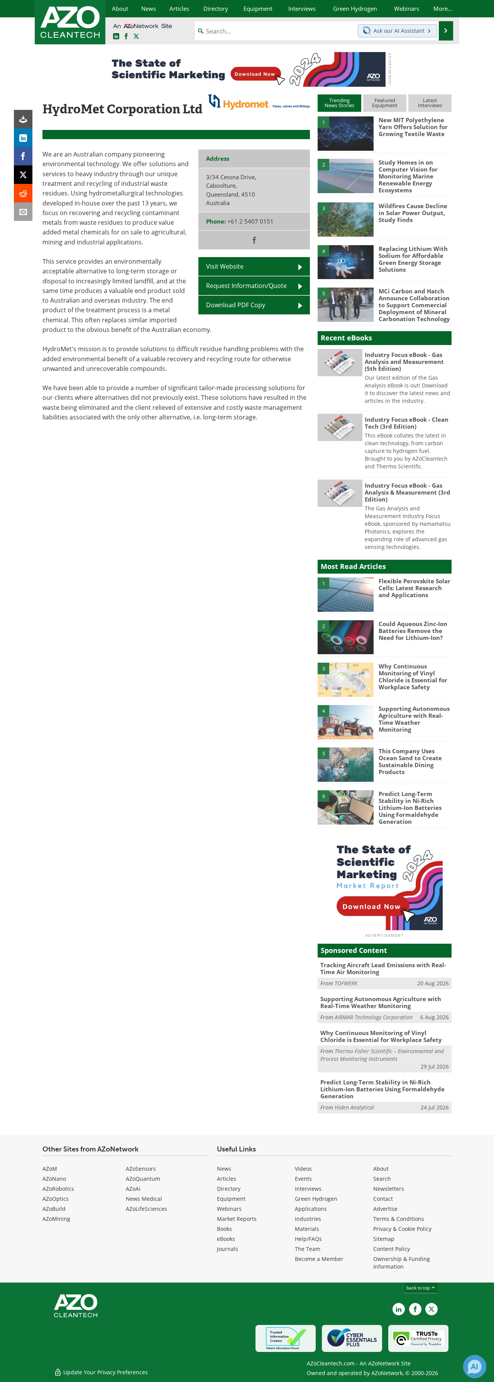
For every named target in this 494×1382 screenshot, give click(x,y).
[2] (345, 175)
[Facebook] (23, 156)
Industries (308, 1218)
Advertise (385, 1208)
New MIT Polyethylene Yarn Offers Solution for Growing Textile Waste (413, 127)
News (224, 1168)
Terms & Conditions (398, 1218)
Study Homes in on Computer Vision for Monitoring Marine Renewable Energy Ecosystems (408, 176)
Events (303, 1178)
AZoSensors (141, 1168)
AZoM (49, 1168)
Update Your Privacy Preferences (105, 1372)
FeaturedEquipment (385, 103)
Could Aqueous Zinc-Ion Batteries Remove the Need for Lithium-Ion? (413, 630)
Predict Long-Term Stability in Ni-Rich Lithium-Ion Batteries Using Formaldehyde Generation (410, 807)
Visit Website (225, 266)
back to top (418, 1287)
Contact (383, 1198)
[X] (23, 174)
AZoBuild (54, 1208)
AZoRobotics (58, 1188)
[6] (345, 806)
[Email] (23, 211)
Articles (226, 1178)
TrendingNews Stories (339, 103)
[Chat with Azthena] (474, 1366)
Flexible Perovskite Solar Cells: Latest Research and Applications (414, 588)
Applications (311, 1208)
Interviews (308, 1188)
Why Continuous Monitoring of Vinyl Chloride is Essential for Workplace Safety (413, 676)
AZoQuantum (143, 1178)
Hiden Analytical (354, 1107)
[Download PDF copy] (23, 119)
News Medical (144, 1198)
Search (382, 1178)
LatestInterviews (430, 103)
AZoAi (133, 1188)
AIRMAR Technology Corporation (374, 1017)
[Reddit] (23, 193)
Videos (303, 1168)
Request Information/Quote (246, 285)
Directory (228, 1188)
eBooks (226, 1238)
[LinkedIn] (23, 137)
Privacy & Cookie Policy (402, 1228)
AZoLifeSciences (146, 1208)
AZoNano (54, 1178)
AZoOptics (55, 1198)
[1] (345, 133)
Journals (227, 1248)
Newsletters (388, 1188)
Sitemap (383, 1238)
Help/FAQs (308, 1238)
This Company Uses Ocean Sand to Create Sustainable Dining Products (410, 761)
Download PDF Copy (235, 305)
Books (224, 1228)
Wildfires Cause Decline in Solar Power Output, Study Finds (413, 213)
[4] (345, 261)
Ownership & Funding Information (401, 1262)
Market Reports (237, 1218)
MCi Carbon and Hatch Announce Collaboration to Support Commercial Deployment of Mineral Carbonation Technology (414, 305)
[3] (345, 218)
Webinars (229, 1208)
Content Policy (391, 1248)
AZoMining (56, 1218)
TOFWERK (346, 983)
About (381, 1168)
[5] (345, 304)
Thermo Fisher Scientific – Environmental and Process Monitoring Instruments (382, 1054)
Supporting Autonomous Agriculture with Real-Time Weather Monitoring (414, 719)
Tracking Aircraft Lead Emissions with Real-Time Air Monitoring (383, 968)
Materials (307, 1228)
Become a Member (319, 1258)
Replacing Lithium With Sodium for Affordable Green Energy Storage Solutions (413, 259)
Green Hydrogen (316, 1198)
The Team (307, 1248)
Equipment (231, 1198)
